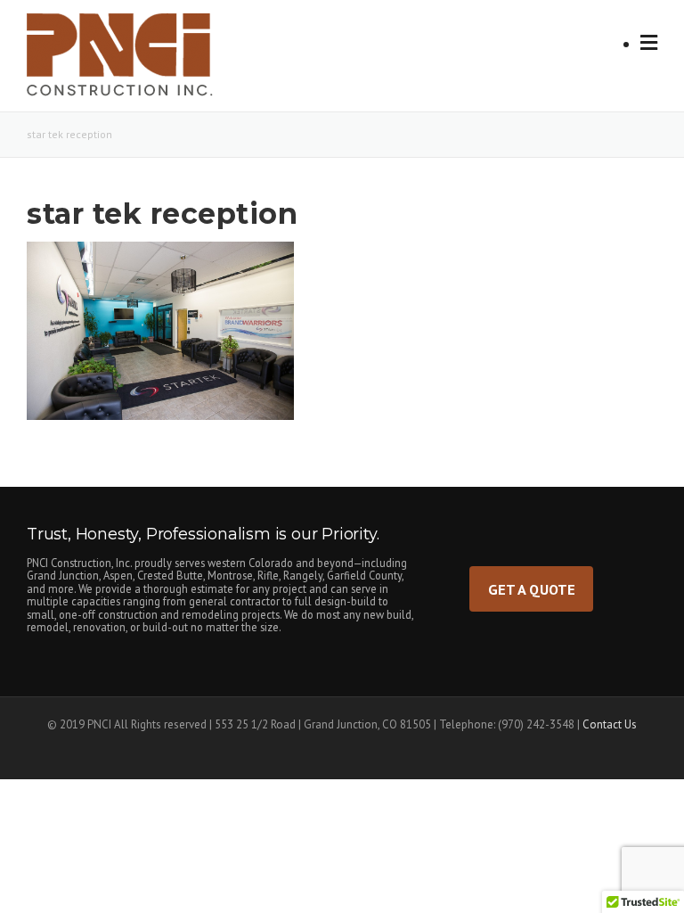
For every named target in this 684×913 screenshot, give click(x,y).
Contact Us (609, 724)
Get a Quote (531, 589)
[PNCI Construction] (139, 61)
